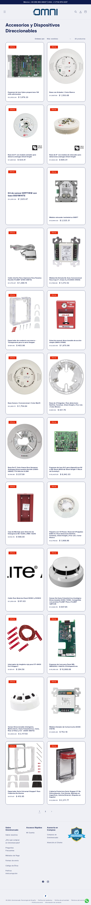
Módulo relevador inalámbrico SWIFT (63, 217)
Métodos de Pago (13, 855)
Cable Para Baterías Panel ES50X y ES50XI (24, 598)
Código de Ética (12, 866)
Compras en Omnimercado (52, 836)
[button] (4, 11)
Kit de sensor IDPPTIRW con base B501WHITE (22, 194)
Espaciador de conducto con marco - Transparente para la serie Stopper (22, 341)
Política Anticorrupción (11, 872)
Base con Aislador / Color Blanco (62, 92)
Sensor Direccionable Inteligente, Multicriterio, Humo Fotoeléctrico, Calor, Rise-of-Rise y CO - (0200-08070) (24, 729)
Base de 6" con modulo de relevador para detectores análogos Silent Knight (65, 156)
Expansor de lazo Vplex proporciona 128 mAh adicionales (23, 93)
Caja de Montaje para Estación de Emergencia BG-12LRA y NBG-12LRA (22, 533)
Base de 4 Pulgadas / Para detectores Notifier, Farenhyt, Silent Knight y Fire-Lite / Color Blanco (66, 405)
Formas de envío (12, 860)
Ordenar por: (40, 39)
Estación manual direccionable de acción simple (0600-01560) (65, 341)
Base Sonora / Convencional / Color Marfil (24, 403)
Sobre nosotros (12, 835)
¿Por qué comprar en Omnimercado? (13, 841)
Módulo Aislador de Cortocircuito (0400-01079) (65, 728)
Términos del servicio (78, 900)
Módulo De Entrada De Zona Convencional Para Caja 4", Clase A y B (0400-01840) (65, 279)
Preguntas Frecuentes (10, 849)
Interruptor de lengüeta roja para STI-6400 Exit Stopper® (24, 665)
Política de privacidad (62, 900)
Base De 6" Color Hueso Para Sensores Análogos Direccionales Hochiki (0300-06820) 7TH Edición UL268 (23, 469)
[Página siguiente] (51, 811)
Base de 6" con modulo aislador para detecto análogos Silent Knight (22, 156)
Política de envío (37, 902)
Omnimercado (16, 900)
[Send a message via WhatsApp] (87, 901)
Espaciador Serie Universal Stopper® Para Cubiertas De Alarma (24, 792)
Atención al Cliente (54, 842)
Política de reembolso (45, 900)
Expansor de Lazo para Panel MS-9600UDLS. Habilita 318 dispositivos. (63, 665)
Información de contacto (53, 902)
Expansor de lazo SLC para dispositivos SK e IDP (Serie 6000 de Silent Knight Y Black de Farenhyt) (65, 469)
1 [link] (39, 811)
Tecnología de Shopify (28, 900)
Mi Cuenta (30, 833)
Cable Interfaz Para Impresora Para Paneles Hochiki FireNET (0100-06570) (24, 279)
